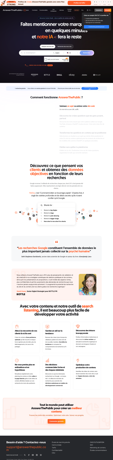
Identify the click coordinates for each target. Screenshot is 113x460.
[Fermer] (109, 14)
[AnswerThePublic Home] (16, 10)
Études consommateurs (98, 450)
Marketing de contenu (98, 447)
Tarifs (54, 447)
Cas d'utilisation (53, 10)
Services (61, 10)
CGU (53, 453)
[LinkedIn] (37, 455)
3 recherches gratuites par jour (90, 88)
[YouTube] (33, 455)
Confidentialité (57, 450)
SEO (91, 445)
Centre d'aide (56, 445)
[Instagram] (41, 455)
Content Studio (69, 10)
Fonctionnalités (43, 10)
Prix (82, 10)
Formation (34, 10)
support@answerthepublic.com (26, 448)
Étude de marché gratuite (61, 442)
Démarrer (107, 10)
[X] (25, 455)
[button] (56, 3)
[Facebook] (29, 455)
